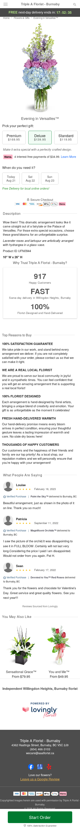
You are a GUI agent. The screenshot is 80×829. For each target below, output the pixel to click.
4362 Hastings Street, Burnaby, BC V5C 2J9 (40, 745)
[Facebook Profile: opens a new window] (31, 767)
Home (6, 17)
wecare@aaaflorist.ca (40, 753)
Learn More (68, 157)
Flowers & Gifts (22, 17)
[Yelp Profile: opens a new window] (49, 767)
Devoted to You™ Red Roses (47, 577)
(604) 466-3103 (40, 749)
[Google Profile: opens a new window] (40, 767)
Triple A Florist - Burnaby (40, 4)
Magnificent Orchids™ (43, 530)
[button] (71, 820)
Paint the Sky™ (39, 496)
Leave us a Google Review (40, 779)
